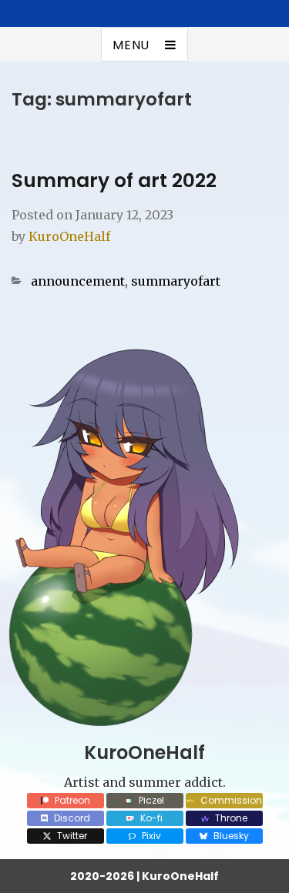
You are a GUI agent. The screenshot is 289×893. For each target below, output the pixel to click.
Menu (131, 45)
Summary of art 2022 (114, 180)
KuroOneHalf (69, 236)
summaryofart (175, 281)
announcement (78, 281)
